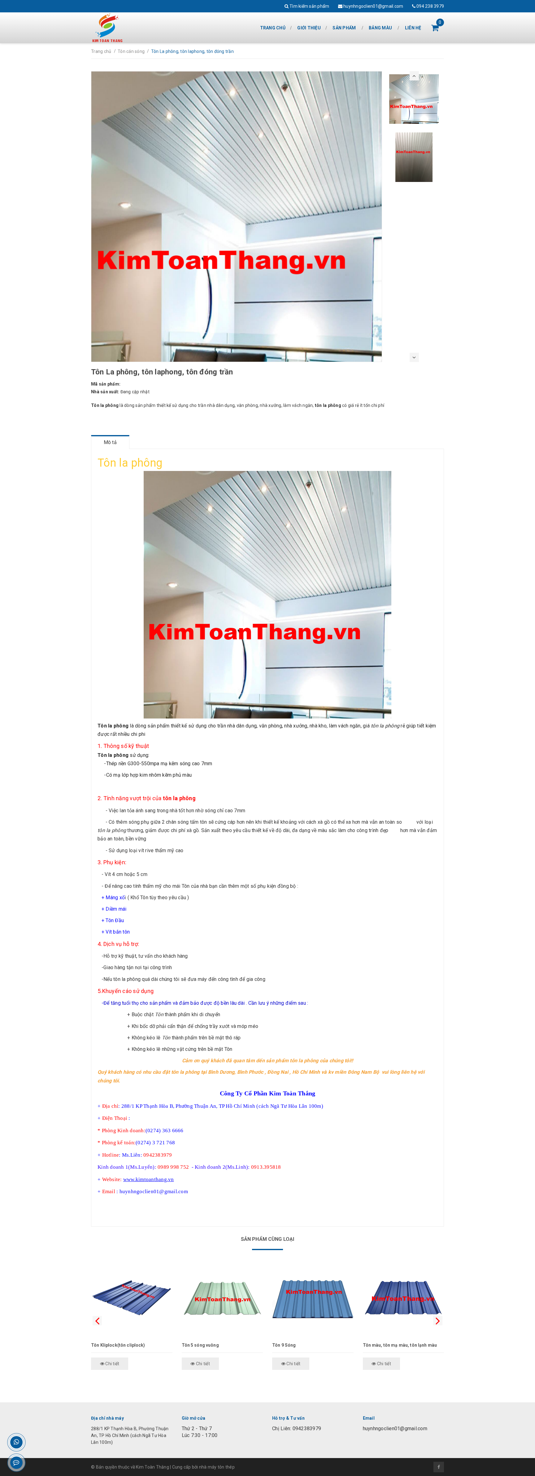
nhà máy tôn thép (217, 1467)
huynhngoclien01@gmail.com (372, 6)
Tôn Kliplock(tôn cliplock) (118, 1345)
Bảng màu (380, 27)
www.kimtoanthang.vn (148, 1179)
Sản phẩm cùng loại (267, 1239)
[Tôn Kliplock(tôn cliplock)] (131, 1299)
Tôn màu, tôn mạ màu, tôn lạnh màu (400, 1345)
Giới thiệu (309, 27)
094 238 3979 (429, 6)
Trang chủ (272, 27)
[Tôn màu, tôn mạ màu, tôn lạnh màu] (403, 1299)
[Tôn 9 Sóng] (313, 1299)
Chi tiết (111, 1363)
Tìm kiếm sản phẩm (309, 6)
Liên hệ (413, 27)
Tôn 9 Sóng (284, 1345)
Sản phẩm (344, 27)
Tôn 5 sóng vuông (200, 1345)
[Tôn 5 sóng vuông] (222, 1299)
